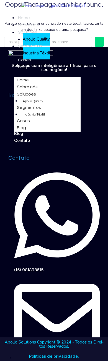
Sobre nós (28, 25)
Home (24, 18)
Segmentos (30, 46)
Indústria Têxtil (36, 53)
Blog (22, 67)
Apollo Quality (36, 39)
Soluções (27, 32)
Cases (24, 60)
